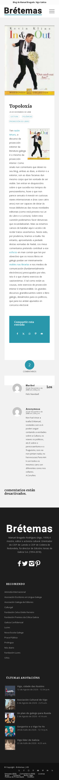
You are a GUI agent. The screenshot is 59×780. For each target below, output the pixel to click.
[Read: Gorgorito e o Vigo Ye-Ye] (10, 731)
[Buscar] (43, 11)
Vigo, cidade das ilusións (30, 686)
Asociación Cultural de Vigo (32, 699)
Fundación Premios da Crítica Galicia (21, 617)
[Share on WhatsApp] (30, 333)
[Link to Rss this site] (52, 770)
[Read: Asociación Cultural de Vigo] (10, 704)
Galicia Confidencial (13, 622)
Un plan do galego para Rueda (34, 713)
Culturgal (8, 607)
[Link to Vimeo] (42, 770)
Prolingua (9, 642)
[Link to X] (19, 770)
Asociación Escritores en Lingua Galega (23, 597)
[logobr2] (24, 11)
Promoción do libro (19, 121)
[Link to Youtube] (38, 770)
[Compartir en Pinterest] (36, 333)
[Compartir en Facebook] (17, 333)
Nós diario (9, 647)
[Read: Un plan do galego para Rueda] (10, 717)
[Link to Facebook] (24, 770)
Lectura (14, 116)
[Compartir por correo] (42, 333)
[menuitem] (43, 11)
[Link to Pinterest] (33, 770)
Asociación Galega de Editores (18, 602)
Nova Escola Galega (13, 632)
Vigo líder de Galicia (28, 739)
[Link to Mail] (47, 770)
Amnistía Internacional (15, 592)
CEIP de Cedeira (39, 544)
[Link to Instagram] (28, 770)
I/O (27, 767)
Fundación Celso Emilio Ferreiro (19, 612)
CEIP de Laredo (20, 544)
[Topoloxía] (29, 60)
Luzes (7, 627)
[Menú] (50, 11)
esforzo (13, 252)
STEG (6, 657)
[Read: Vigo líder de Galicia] (10, 744)
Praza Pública (10, 637)
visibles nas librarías (19, 264)
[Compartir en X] (24, 333)
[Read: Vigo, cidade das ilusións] (10, 690)
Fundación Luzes (12, 652)
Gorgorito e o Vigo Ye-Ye (31, 726)
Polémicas (27, 116)
